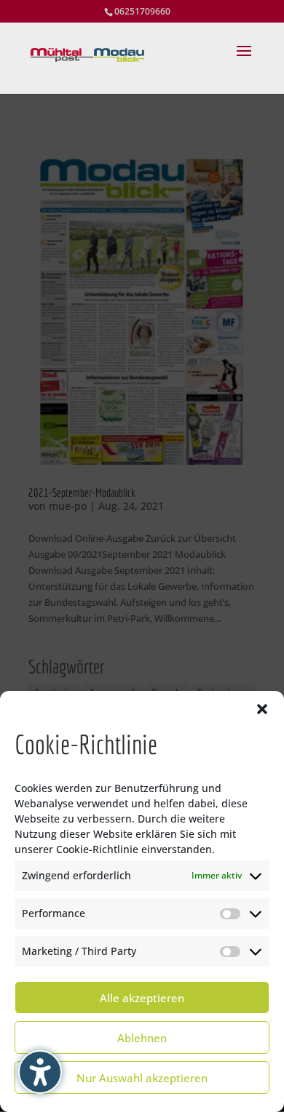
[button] (262, 709)
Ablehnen (142, 1038)
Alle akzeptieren (142, 998)
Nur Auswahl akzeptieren (142, 1078)
